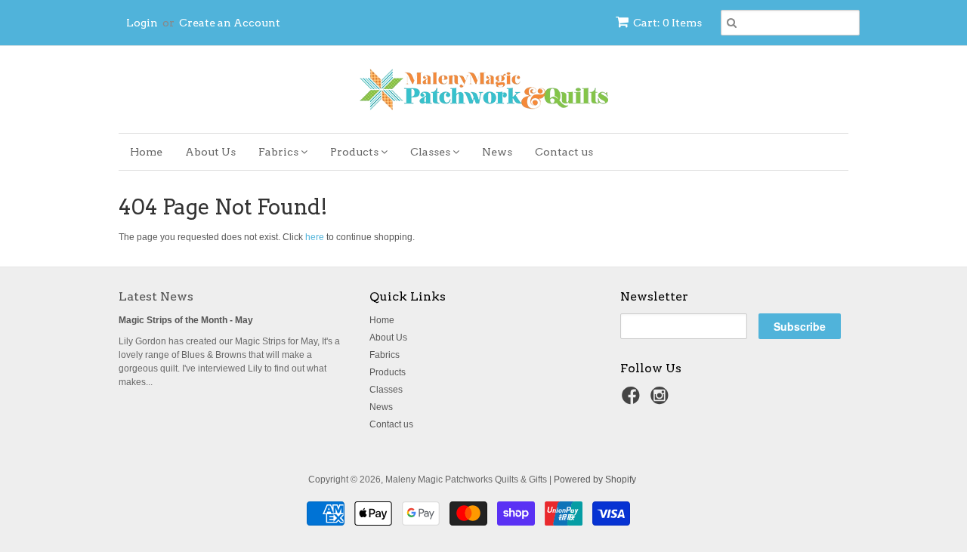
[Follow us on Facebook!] (633, 400)
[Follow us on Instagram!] (661, 400)
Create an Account (229, 23)
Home (146, 152)
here (314, 237)
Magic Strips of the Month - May (186, 320)
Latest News (156, 296)
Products (355, 152)
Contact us (564, 152)
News (497, 152)
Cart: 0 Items (667, 23)
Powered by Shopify (595, 479)
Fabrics (279, 152)
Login (142, 23)
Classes (431, 152)
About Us (210, 152)
